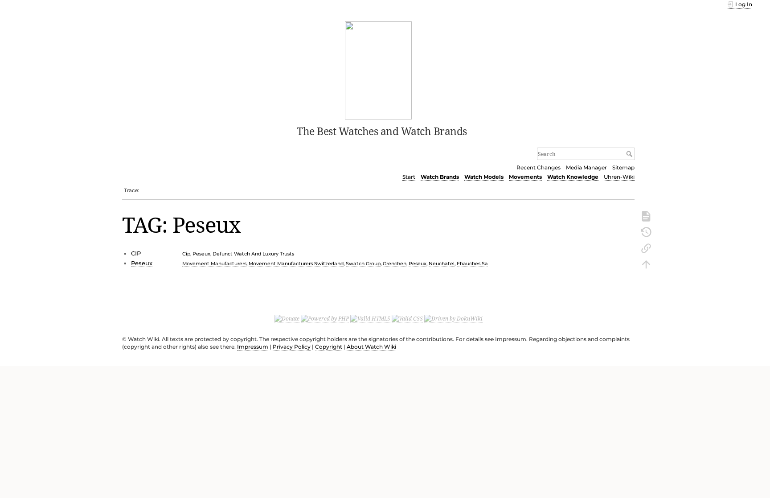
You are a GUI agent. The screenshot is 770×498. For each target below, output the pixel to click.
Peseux (141, 263)
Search (630, 154)
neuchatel (442, 263)
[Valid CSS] (407, 318)
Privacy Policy (292, 346)
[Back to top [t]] (646, 263)
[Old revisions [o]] (646, 231)
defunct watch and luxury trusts (253, 254)
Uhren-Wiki (619, 176)
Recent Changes (538, 167)
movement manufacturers (214, 263)
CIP (136, 253)
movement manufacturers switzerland (296, 263)
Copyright (328, 346)
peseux (201, 254)
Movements (525, 176)
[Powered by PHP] (325, 318)
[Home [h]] (378, 69)
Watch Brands (440, 176)
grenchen (394, 263)
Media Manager (586, 167)
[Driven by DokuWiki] (453, 318)
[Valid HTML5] (370, 318)
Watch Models (484, 176)
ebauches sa (472, 263)
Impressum (252, 346)
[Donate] (286, 318)
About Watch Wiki (371, 346)
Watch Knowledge (572, 176)
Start (408, 176)
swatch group (363, 263)
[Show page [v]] (646, 215)
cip (186, 254)
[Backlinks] (646, 247)
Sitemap (623, 167)
